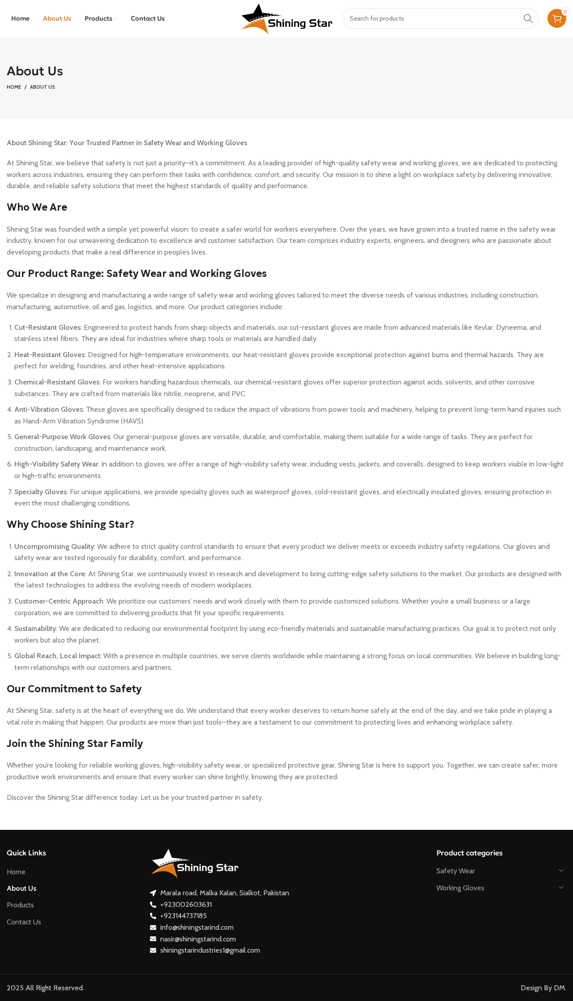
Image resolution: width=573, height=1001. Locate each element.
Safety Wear (455, 871)
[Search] (528, 18)
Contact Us (24, 922)
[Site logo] (286, 17)
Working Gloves (460, 888)
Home (14, 87)
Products (20, 905)
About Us (21, 888)
